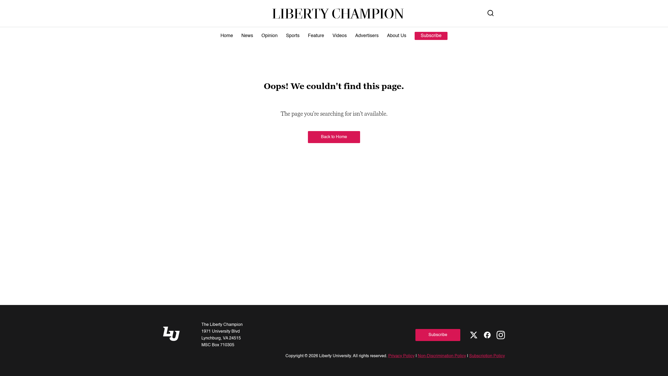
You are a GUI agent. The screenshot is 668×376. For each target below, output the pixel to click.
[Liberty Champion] (338, 13)
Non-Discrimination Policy (442, 356)
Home (226, 35)
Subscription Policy (487, 356)
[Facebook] (487, 335)
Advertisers (367, 35)
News (247, 35)
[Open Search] (490, 13)
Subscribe (431, 35)
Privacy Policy (401, 356)
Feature (316, 35)
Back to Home (334, 137)
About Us (396, 35)
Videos (339, 35)
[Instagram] (501, 335)
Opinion (269, 35)
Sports (293, 35)
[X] (473, 335)
